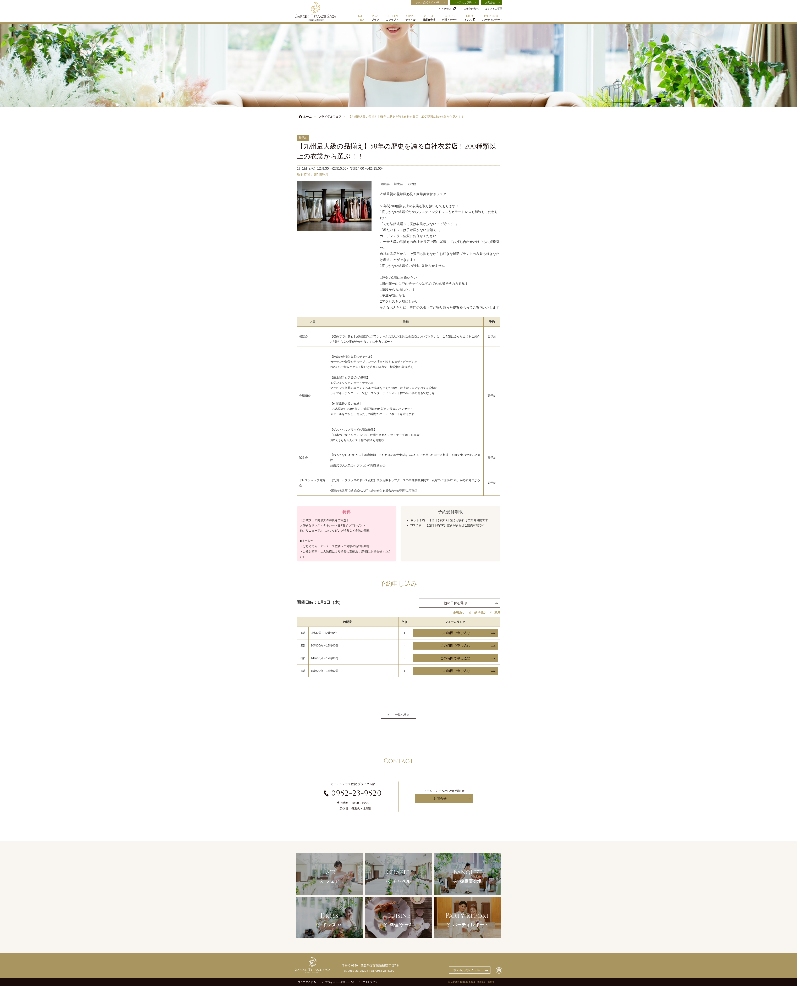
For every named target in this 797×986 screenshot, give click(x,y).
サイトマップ (370, 981)
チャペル (411, 17)
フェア (360, 17)
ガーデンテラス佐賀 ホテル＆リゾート (315, 11)
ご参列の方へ (471, 8)
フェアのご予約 (463, 2)
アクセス (446, 8)
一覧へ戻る (402, 714)
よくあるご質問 (493, 8)
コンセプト (392, 17)
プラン (375, 17)
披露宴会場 (429, 17)
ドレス (469, 17)
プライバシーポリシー (337, 982)
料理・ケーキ (449, 17)
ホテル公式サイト (425, 2)
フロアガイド (305, 982)
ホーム (307, 116)
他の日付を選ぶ (455, 603)
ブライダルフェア (330, 116)
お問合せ (490, 2)
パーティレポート (492, 17)
